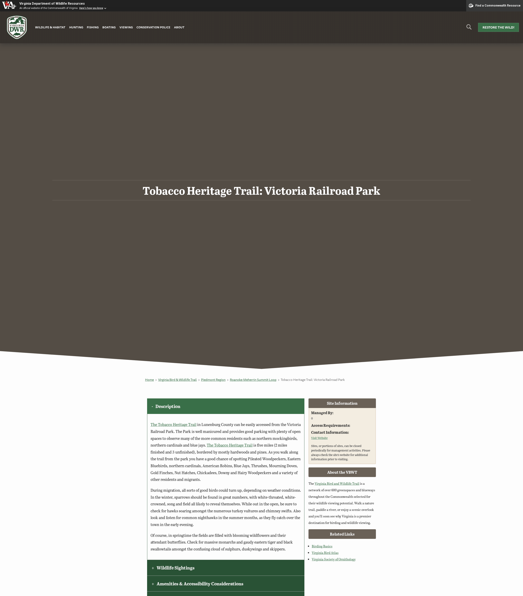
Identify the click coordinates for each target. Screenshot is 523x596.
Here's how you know (91, 8)
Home (149, 379)
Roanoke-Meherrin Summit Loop (253, 379)
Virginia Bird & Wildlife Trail (177, 379)
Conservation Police (153, 27)
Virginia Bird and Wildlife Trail (337, 483)
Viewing (126, 27)
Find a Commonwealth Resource (498, 5)
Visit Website (319, 438)
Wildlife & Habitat (50, 27)
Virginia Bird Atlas (325, 552)
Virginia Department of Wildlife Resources (52, 4)
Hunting (76, 27)
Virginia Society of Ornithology (334, 559)
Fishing (93, 27)
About (179, 27)
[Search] (469, 28)
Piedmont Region (213, 379)
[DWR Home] (17, 27)
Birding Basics (322, 546)
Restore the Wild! (498, 27)
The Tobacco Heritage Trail (173, 424)
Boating (109, 27)
